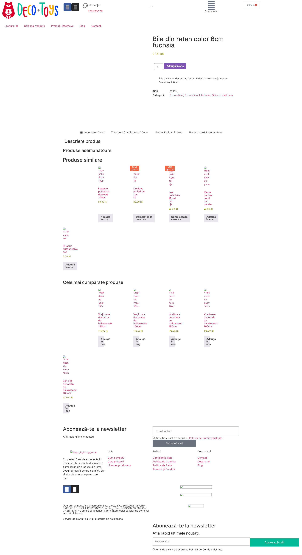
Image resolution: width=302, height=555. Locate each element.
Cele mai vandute (34, 25)
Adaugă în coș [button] (105, 218)
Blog (82, 25)
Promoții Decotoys (62, 25)
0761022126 (95, 11)
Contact (96, 25)
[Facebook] (67, 7)
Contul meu (211, 11)
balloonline (116, 518)
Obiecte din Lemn (222, 95)
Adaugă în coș (175, 66)
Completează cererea (144, 218)
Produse (9, 25)
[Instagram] (75, 7)
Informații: (94, 5)
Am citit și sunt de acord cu (189, 438)
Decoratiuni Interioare (197, 95)
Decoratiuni (176, 95)
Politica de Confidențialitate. (206, 438)
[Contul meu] (211, 5)
